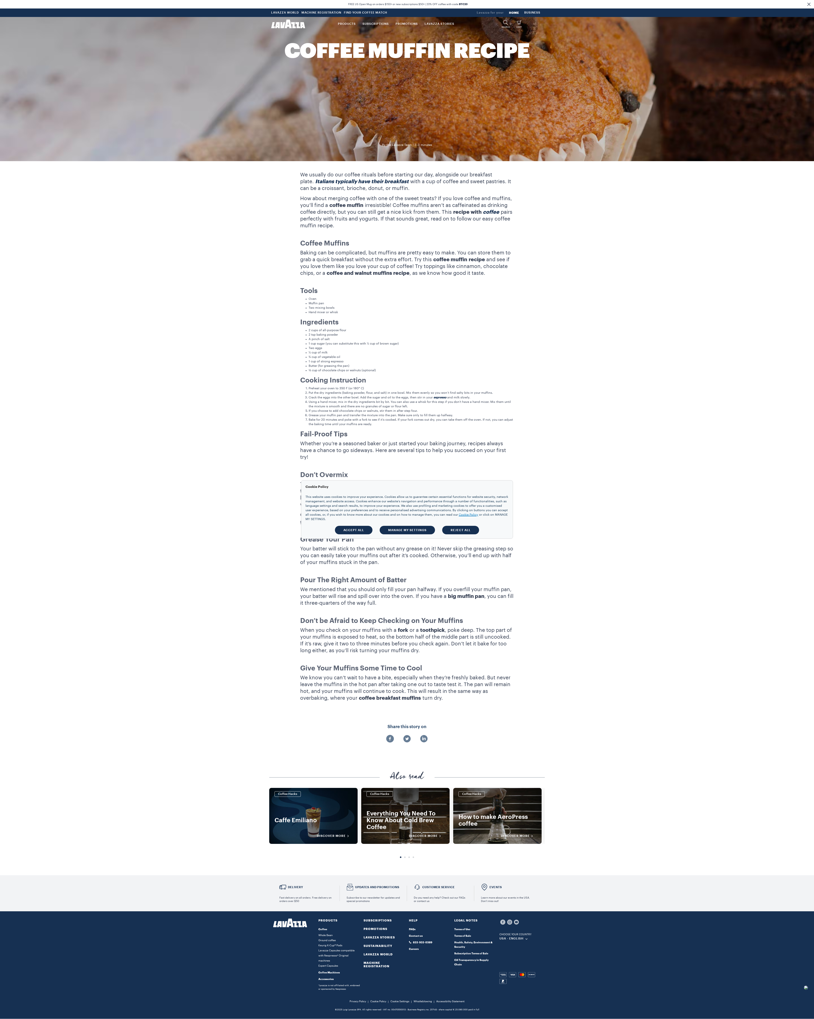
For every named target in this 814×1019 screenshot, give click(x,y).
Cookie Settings (399, 1001)
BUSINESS (532, 12)
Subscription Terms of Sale (471, 953)
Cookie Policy (378, 1001)
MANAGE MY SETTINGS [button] (407, 530)
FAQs (412, 929)
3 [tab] (409, 857)
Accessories (326, 979)
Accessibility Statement (450, 1001)
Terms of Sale (462, 936)
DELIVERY (295, 887)
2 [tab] (405, 857)
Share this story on (407, 727)
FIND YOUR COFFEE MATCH (365, 12)
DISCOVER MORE (331, 835)
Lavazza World (378, 954)
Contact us (416, 936)
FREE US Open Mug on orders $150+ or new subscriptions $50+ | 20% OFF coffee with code (408, 4)
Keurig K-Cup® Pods (330, 945)
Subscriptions (378, 920)
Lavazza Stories (379, 937)
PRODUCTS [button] (347, 23)
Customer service (438, 887)
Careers (414, 949)
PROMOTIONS (375, 928)
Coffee (322, 929)
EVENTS (495, 887)
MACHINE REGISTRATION (321, 12)
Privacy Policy (358, 1001)
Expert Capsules (328, 966)
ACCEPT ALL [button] (353, 530)
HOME (514, 12)
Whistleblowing (423, 1001)
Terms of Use (462, 929)
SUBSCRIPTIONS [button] (375, 23)
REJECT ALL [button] (461, 530)
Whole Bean (325, 935)
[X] (407, 739)
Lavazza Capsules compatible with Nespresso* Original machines (336, 955)
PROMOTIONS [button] (407, 23)
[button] (809, 4)
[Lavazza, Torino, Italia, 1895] (288, 24)
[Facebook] (390, 739)
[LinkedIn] (424, 739)
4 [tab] (413, 857)
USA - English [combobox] (511, 938)
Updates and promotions (377, 887)
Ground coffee (327, 940)
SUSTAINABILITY (378, 945)
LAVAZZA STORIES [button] (439, 23)
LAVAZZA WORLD (285, 12)
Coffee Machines (329, 972)
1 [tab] (401, 857)
